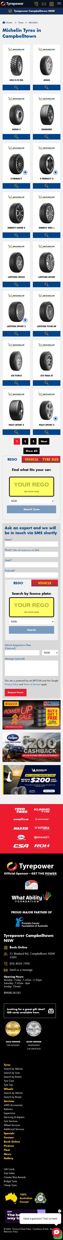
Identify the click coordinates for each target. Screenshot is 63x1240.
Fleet (7, 1150)
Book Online (12, 1141)
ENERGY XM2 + (47, 228)
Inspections (9, 1113)
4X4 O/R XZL (16, 80)
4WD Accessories (13, 1105)
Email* (8, 560)
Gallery (8, 1158)
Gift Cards (9, 1169)
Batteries (8, 1109)
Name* (9, 539)
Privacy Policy (11, 684)
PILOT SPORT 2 (16, 425)
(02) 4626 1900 (20, 963)
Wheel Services (12, 1125)
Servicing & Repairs (14, 1117)
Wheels (8, 1089)
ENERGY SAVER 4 (16, 228)
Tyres (7, 1064)
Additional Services (14, 1129)
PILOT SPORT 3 (46, 425)
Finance (9, 1145)
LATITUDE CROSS (16, 277)
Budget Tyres (10, 1181)
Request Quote (15, 692)
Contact (9, 1137)
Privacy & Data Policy (22, 1229)
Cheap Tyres (10, 1185)
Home (8, 22)
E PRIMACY (16, 178)
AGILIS (46, 80)
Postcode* (10, 570)
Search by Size (12, 1072)
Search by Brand (12, 1076)
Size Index (9, 1173)
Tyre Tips (8, 1084)
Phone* (22, 550)
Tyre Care (9, 1080)
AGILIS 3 (16, 129)
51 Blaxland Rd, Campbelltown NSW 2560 (32, 955)
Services (9, 1101)
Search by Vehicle (13, 1068)
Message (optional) (15, 658)
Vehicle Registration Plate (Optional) (18, 647)
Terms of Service (32, 684)
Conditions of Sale (40, 1229)
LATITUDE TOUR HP (46, 326)
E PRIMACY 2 (46, 178)
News (7, 1154)
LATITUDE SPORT (46, 277)
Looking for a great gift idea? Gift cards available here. (26, 1010)
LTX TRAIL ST (47, 375)
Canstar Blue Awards (15, 1177)
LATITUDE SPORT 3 (16, 326)
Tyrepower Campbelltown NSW (34, 11)
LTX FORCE (16, 375)
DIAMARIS (46, 129)
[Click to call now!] (36, 4)
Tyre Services (10, 1121)
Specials (9, 1133)
